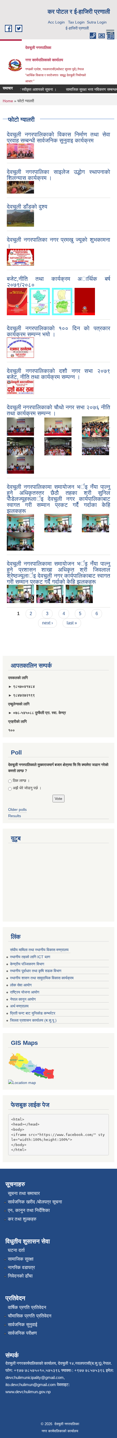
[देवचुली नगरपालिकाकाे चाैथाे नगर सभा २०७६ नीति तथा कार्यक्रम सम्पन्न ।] (20, 426)
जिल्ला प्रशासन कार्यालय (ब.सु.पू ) (33, 1020)
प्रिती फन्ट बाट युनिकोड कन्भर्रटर (32, 1013)
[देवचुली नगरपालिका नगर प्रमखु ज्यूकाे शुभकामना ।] (20, 257)
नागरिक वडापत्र (21, 1267)
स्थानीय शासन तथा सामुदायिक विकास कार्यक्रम (41, 978)
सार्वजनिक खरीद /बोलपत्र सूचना (35, 1202)
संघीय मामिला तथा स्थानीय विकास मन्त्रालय (39, 950)
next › (47, 623)
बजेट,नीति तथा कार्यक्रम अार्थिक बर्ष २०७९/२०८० (58, 282)
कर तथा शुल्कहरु (22, 1219)
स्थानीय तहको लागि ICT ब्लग (30, 957)
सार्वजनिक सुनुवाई (22, 1324)
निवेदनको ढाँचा (20, 1276)
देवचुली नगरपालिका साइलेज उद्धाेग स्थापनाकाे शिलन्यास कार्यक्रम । (58, 175)
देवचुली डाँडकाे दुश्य (27, 206)
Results (14, 816)
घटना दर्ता (16, 1250)
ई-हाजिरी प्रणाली (77, 28)
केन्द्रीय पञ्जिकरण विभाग (27, 964)
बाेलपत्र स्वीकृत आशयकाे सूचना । (28, 89)
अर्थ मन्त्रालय (19, 1006)
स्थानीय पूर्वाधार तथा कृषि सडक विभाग (35, 971)
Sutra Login (97, 22)
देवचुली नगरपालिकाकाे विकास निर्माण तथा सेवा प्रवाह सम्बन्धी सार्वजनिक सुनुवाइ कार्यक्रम (58, 137)
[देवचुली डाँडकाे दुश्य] (20, 217)
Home (8, 101)
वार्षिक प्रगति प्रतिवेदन (27, 1307)
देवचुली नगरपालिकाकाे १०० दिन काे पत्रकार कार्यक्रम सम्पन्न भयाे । (58, 331)
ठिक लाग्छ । (21, 780)
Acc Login (56, 22)
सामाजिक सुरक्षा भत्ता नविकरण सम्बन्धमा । (89, 89)
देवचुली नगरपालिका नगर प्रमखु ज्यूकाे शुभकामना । (58, 242)
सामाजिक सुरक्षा (20, 1259)
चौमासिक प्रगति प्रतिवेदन (29, 1316)
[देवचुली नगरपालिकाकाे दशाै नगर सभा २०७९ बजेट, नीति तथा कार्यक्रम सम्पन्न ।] (20, 386)
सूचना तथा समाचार (24, 1193)
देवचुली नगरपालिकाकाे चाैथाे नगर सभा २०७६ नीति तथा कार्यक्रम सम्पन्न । (58, 410)
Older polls (17, 809)
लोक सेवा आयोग (21, 985)
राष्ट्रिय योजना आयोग (24, 992)
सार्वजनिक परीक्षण (22, 1333)
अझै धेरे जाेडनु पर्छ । (27, 788)
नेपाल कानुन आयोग (23, 999)
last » (72, 623)
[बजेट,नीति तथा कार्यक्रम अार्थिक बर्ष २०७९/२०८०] (17, 301)
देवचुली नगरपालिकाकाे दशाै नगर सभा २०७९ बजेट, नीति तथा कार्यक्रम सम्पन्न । (58, 374)
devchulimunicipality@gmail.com (34, 1377)
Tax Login (76, 22)
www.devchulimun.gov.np (28, 1391)
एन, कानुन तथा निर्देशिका (29, 1210)
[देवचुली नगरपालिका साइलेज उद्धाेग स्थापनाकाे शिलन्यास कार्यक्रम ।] (20, 187)
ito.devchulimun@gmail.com (30, 1384)
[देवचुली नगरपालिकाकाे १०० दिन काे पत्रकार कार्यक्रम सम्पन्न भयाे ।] (20, 347)
